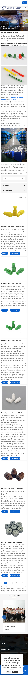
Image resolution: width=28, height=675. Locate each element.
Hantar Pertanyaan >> (15, 253)
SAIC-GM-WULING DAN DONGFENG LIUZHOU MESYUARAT (14, 625)
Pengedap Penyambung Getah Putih (11, 413)
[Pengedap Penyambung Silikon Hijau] (14, 269)
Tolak (8, 671)
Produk (9, 26)
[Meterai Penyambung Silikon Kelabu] (14, 527)
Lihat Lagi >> (5, 253)
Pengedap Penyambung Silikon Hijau (12, 283)
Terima (14, 671)
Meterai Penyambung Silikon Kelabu (11, 542)
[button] (4, 617)
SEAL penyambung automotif (18, 26)
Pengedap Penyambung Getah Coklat (12, 488)
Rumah (4, 26)
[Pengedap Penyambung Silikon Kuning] (14, 212)
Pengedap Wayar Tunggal (8, 28)
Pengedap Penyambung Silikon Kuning (12, 226)
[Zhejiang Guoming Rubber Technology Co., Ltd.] (11, 7)
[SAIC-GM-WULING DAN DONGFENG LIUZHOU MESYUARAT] (14, 611)
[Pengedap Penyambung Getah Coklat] (14, 474)
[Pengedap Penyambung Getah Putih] (14, 398)
